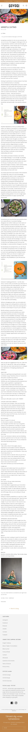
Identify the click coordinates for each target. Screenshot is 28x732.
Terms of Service (7, 663)
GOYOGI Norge (6, 677)
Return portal (6, 649)
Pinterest (5, 626)
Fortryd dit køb (6, 651)
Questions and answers (9, 660)
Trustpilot (5, 634)
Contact (5, 654)
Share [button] (3, 33)
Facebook (5, 623)
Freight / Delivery (7, 643)
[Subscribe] (23, 727)
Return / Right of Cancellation (10, 646)
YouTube (5, 631)
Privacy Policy (6, 666)
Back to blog (15, 608)
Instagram (5, 620)
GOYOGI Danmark (7, 680)
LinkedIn (5, 628)
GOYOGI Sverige (7, 675)
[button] (1, 5)
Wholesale (5, 657)
